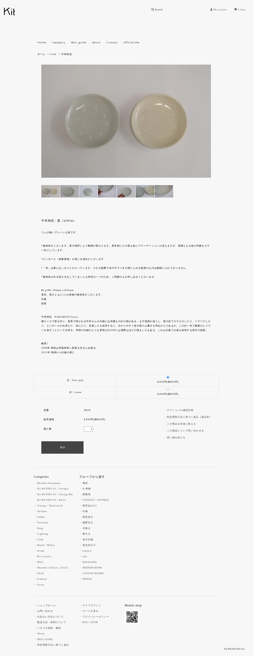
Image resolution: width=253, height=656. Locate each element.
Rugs (40, 528)
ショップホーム (46, 605)
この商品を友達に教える (181, 423)
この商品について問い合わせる (185, 430)
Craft (53, 54)
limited (87, 550)
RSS (85, 622)
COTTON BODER (93, 573)
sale (85, 556)
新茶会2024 (90, 505)
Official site (131, 42)
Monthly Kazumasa (49, 483)
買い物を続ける (176, 437)
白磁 (85, 511)
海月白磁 (88, 539)
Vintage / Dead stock (50, 505)
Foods (41, 550)
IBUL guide (78, 42)
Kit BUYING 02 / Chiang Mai (55, 494)
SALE (40, 573)
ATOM (94, 622)
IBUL (40, 562)
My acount (220, 9)
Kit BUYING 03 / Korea (51, 499)
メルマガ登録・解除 (49, 628)
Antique (42, 511)
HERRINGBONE (92, 567)
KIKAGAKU (90, 562)
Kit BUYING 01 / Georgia (53, 488)
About (96, 42)
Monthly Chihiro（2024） (53, 567)
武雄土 (87, 528)
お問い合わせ (45, 611)
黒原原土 (88, 517)
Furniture (43, 522)
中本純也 (66, 54)
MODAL (88, 579)
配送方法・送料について (51, 622)
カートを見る (91, 611)
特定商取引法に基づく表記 (53, 644)
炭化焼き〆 (89, 545)
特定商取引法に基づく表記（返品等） (189, 417)
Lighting (42, 533)
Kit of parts (44, 556)
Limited (42, 579)
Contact (112, 42)
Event (40, 584)
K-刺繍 (87, 488)
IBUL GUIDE (45, 639)
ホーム (41, 54)
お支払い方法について (50, 616)
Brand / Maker (46, 545)
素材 (85, 483)
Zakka (41, 517)
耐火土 (87, 533)
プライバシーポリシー (96, 616)
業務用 (87, 494)
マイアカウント (92, 605)
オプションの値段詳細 (180, 410)
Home (42, 42)
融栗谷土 (88, 522)
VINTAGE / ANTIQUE (96, 499)
